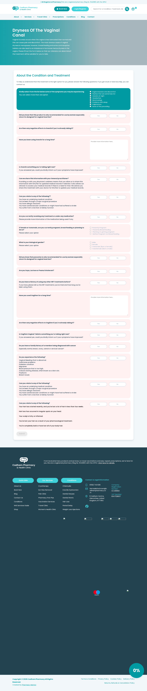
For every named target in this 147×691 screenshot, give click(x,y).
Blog (83, 17)
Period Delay (67, 505)
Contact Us (18, 498)
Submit (22, 434)
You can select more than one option (33, 95)
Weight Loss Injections (71, 509)
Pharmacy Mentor (29, 685)
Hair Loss (66, 501)
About (16, 17)
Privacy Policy (103, 679)
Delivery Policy (128, 679)
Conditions (71, 17)
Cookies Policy (116, 679)
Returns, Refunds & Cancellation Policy (119, 683)
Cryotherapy (43, 486)
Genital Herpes (68, 494)
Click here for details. (106, 463)
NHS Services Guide (21, 505)
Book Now (62, 9)
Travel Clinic (42, 17)
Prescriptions (58, 17)
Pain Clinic (42, 494)
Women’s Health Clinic (47, 509)
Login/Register (80, 9)
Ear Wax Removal (45, 490)
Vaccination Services (46, 501)
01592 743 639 (95, 485)
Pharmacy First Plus (46, 498)
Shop (16, 509)
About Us (17, 486)
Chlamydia (67, 486)
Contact (91, 17)
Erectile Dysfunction (70, 490)
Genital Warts (68, 498)
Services (28, 17)
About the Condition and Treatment (43, 75)
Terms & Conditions (88, 679)
